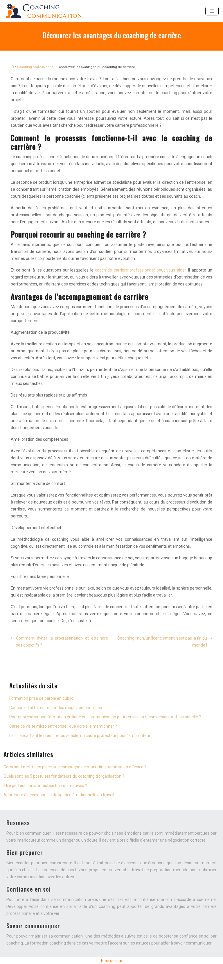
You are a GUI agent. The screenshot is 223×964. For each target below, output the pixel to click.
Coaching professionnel (36, 67)
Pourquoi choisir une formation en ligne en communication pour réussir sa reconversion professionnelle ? (105, 717)
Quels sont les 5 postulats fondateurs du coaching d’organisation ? (63, 776)
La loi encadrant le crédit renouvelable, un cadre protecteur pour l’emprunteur (79, 735)
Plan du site (111, 960)
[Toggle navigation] (212, 11)
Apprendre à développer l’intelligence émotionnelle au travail (58, 794)
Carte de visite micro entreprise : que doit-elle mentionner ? (63, 726)
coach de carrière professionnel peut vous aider (140, 270)
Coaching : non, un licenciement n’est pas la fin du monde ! (162, 641)
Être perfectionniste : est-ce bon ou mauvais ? (45, 785)
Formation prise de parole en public (41, 698)
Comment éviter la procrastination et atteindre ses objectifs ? (62, 641)
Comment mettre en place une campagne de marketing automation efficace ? (74, 767)
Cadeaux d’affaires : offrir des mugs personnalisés (55, 707)
